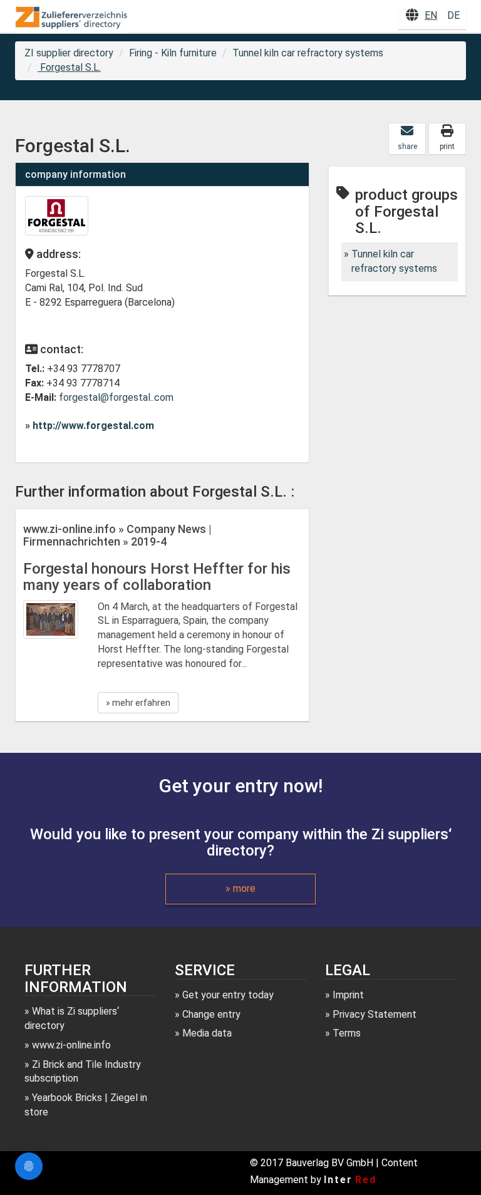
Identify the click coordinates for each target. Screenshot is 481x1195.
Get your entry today (228, 995)
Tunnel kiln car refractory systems (307, 53)
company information (75, 174)
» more (240, 888)
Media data (207, 1033)
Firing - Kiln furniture (173, 53)
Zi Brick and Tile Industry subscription (82, 1071)
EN (431, 15)
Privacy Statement (374, 1014)
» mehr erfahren (138, 703)
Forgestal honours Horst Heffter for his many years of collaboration (157, 577)
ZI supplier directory (68, 53)
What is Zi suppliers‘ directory (71, 1018)
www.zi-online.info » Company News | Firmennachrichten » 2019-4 (117, 535)
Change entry (211, 1014)
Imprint (348, 995)
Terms (347, 1033)
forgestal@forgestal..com (116, 397)
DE (453, 15)
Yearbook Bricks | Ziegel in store (85, 1105)
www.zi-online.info (71, 1045)
